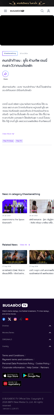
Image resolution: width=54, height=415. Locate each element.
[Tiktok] (21, 319)
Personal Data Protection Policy (18, 363)
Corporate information (13, 367)
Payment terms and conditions (17, 359)
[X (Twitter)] (9, 319)
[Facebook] (3, 319)
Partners (45, 367)
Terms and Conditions (13, 355)
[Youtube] (26, 319)
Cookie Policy (42, 363)
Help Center (33, 367)
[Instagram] (15, 319)
